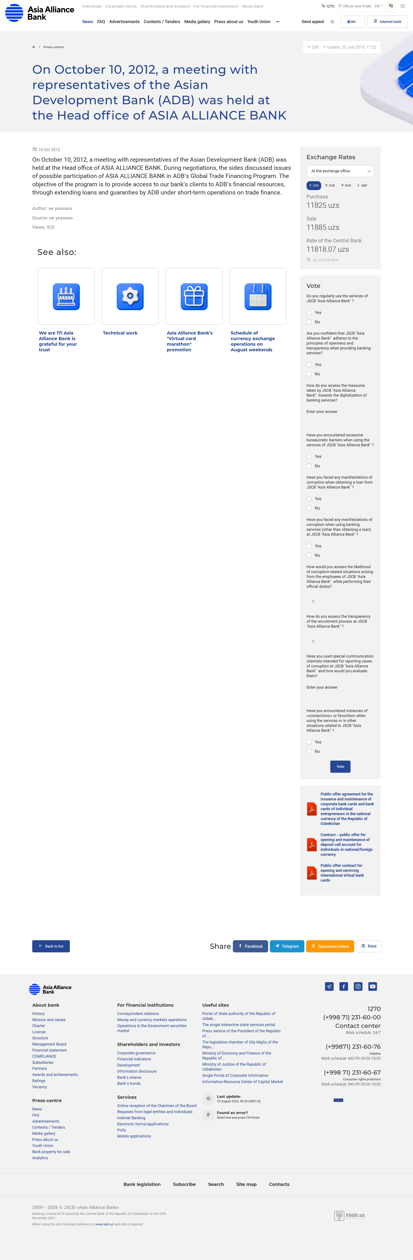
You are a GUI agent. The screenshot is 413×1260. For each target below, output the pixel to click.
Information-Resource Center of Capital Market (242, 1082)
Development (128, 1065)
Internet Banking (131, 1118)
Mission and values (49, 1020)
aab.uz (39, 15)
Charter (38, 1026)
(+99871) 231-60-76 (353, 1046)
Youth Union (258, 21)
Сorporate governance (136, 1053)
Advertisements (124, 21)
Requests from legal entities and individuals (155, 1112)
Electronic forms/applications (143, 1124)
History (38, 1013)
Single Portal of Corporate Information (235, 1075)
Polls (121, 1130)
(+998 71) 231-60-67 (352, 1072)
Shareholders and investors (148, 1044)
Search (216, 1184)
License (39, 1032)
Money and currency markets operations (152, 1020)
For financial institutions (145, 1005)
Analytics (40, 1158)
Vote (340, 766)
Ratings (38, 1081)
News (87, 21)
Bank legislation (142, 1184)
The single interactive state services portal (238, 1024)
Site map (246, 1184)
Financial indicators (134, 1059)
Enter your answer (322, 411)
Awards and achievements (55, 1074)
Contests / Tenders (162, 21)
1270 (374, 1008)
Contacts (279, 1184)
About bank (45, 1005)
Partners (39, 1068)
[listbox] (340, 171)
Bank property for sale (51, 1152)
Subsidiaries (42, 1062)
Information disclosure (137, 1071)
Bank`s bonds (129, 1083)
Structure (40, 1038)
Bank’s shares (129, 1077)
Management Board (49, 1044)
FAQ (101, 21)
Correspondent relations (138, 1013)
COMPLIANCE (44, 1056)
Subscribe (184, 1184)
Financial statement (49, 1050)
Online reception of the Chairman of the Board (156, 1105)
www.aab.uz (104, 1224)
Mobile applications (134, 1136)
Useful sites (215, 1005)
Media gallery (197, 21)
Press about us (228, 21)
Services (127, 1097)
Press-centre (47, 1100)
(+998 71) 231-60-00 (352, 1017)
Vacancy (39, 1087)
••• (277, 21)
